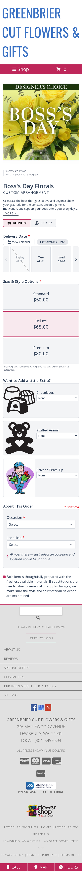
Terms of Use (71, 855)
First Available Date (52, 242)
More (9, 213)
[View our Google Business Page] (41, 709)
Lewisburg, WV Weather (21, 841)
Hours (70, 867)
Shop (23, 69)
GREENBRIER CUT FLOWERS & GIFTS (41, 32)
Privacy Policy (12, 855)
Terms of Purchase (42, 855)
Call (15, 867)
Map (42, 867)
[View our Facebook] (34, 709)
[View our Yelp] (48, 709)
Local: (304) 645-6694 (41, 740)
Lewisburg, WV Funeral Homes (28, 827)
